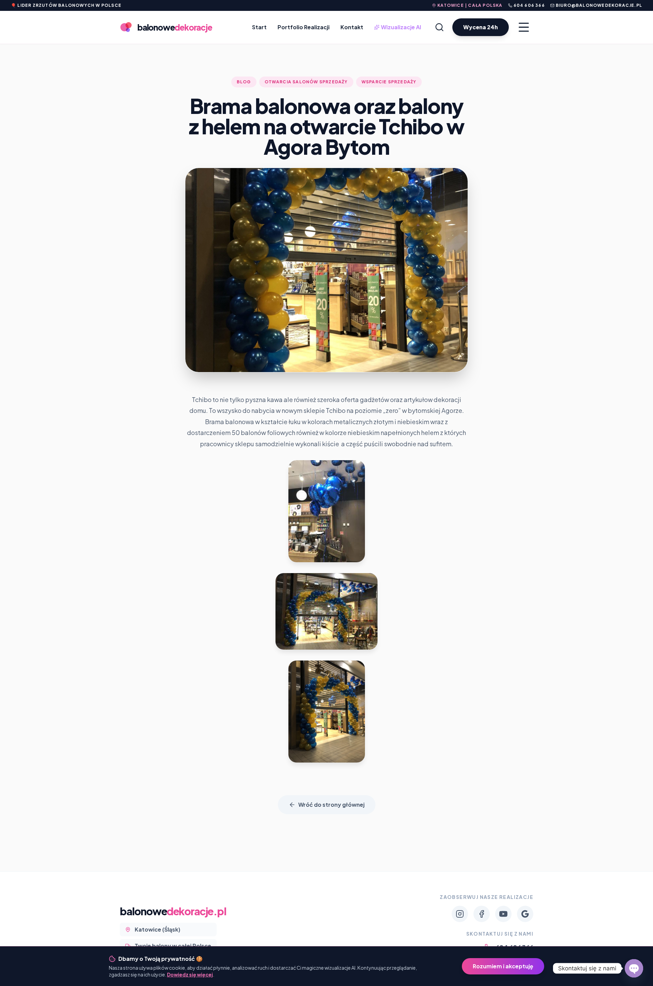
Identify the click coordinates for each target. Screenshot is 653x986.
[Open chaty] (634, 968)
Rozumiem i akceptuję (503, 966)
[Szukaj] (439, 27)
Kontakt (351, 27)
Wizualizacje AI (398, 27)
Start (259, 27)
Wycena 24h (480, 27)
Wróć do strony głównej (331, 804)
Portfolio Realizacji (304, 27)
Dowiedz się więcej (190, 974)
